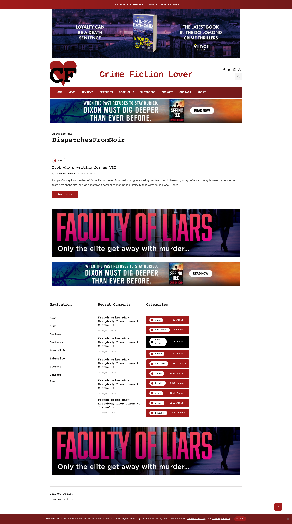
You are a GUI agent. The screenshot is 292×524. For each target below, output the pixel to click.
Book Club (126, 92)
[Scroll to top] (278, 507)
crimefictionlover (66, 173)
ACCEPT (240, 519)
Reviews (87, 92)
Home (59, 92)
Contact (185, 92)
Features (106, 92)
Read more (65, 194)
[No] (287, 519)
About (201, 92)
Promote (167, 92)
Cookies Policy (61, 499)
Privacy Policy (61, 493)
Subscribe (147, 92)
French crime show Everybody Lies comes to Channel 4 (119, 321)
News (72, 92)
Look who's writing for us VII (84, 168)
